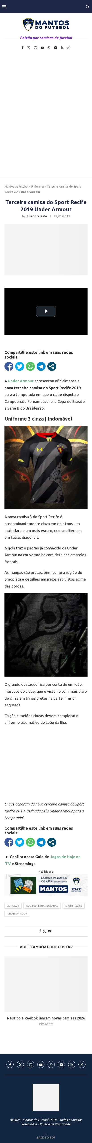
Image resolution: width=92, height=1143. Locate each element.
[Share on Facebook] (40, 931)
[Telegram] (55, 47)
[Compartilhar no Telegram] (41, 366)
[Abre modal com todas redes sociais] (51, 366)
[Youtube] (42, 47)
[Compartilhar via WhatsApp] (30, 366)
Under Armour (17, 913)
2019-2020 (13, 905)
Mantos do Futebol (16, 186)
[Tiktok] (68, 47)
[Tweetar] (19, 366)
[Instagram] (35, 47)
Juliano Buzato (36, 216)
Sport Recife (73, 905)
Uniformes (37, 186)
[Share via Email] (49, 931)
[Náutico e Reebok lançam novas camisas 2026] (46, 984)
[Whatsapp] (49, 47)
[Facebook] (22, 47)
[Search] (87, 6)
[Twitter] (28, 47)
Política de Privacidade (55, 1124)
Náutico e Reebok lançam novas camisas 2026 (46, 1018)
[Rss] (62, 47)
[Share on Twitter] (44, 931)
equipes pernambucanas (42, 905)
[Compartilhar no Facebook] (8, 366)
